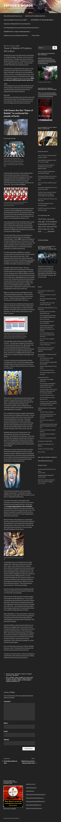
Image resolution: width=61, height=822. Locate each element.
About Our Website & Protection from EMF (15, 20)
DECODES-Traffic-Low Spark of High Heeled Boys (17, 31)
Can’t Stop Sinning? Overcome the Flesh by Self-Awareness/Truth (21, 27)
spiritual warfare (12, 675)
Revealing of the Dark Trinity (45, 441)
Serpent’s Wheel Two (43, 377)
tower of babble (11, 680)
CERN (16, 677)
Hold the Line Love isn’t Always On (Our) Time (16, 35)
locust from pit (17, 678)
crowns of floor (24, 677)
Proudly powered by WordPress (11, 818)
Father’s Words (18, 5)
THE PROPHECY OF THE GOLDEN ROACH (42, 20)
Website (6, 739)
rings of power (27, 674)
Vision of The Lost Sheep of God (48, 438)
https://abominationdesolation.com (35, 798)
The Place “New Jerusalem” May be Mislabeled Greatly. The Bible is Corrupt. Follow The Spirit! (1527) (47, 194)
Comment (7, 701)
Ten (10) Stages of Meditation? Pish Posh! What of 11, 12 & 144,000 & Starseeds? (47, 385)
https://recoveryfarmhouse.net (34, 808)
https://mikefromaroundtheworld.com (35, 794)
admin (18, 45)
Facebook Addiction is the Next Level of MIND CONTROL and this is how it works (48, 317)
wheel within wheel (24, 680)
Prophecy (18, 674)
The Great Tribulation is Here (47, 395)
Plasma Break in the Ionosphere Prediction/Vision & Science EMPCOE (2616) (46, 166)
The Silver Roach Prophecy (47, 412)
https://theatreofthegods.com (33, 804)
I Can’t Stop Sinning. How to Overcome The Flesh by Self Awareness (47, 334)
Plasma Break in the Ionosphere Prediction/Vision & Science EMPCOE (46, 349)
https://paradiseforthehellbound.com (35, 801)
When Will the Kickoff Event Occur (13, 16)
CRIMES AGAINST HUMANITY (46, 475)
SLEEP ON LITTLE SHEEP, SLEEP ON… (35, 16)
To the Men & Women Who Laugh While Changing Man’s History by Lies (48, 425)
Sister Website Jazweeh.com (45, 460)
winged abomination (13, 681)
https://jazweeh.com (31, 787)
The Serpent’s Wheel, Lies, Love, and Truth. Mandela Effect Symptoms (48, 416)
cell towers (10, 677)
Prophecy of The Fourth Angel (45, 449)
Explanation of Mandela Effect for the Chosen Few (17, 23)
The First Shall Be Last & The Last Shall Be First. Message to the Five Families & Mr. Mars (48, 391)
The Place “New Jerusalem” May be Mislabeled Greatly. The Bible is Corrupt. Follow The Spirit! (48, 403)
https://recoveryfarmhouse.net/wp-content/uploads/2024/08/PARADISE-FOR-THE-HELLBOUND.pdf (47, 94)
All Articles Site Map (43, 240)
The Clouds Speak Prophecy (47, 370)
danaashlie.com (30, 791)
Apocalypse (10, 674)
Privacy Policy (35, 35)
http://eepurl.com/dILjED (9, 808)
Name (6, 723)
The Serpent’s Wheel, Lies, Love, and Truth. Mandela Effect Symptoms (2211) (47, 178)
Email (6, 731)
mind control (27, 678)
